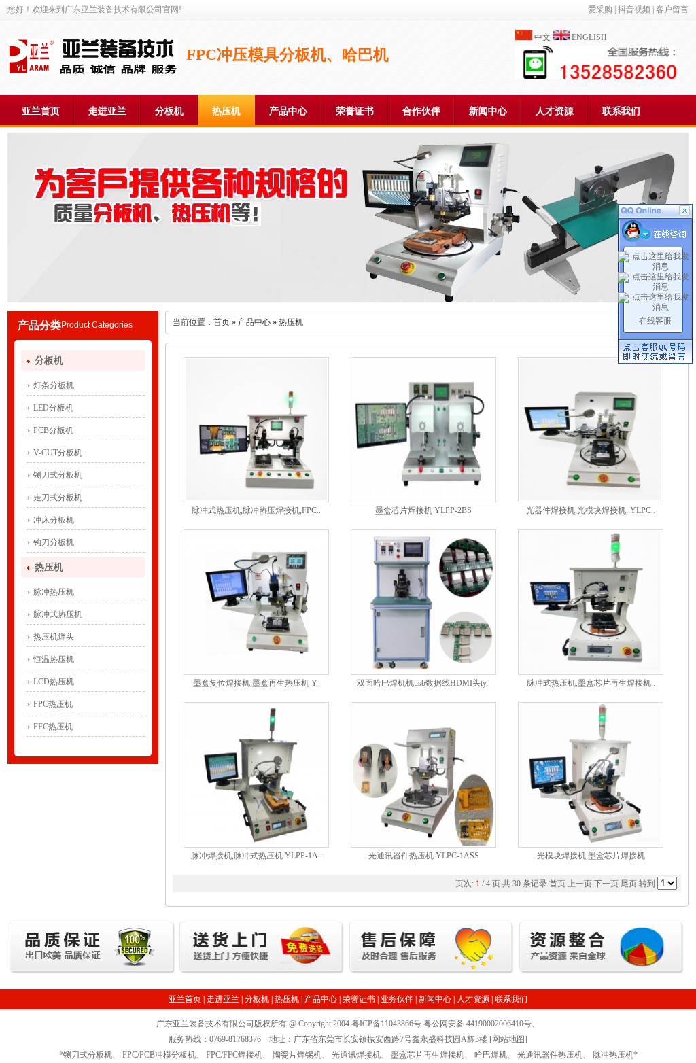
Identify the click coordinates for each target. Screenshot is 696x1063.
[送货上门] (262, 972)
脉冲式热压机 (57, 614)
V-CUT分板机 (57, 452)
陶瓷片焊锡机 (297, 1055)
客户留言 (672, 9)
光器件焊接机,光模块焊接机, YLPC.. (590, 510)
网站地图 (508, 1039)
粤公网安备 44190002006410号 (477, 1023)
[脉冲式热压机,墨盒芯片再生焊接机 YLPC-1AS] (590, 670)
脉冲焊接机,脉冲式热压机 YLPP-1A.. (256, 855)
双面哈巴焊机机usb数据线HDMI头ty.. (423, 683)
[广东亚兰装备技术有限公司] (92, 72)
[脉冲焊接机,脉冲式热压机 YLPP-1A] (256, 843)
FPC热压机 (53, 704)
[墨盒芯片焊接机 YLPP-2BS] (423, 497)
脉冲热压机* (615, 1055)
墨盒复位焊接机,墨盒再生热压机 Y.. (256, 683)
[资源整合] (601, 972)
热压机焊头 (53, 637)
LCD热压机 (53, 681)
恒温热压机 (53, 659)
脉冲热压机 (53, 592)
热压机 (226, 111)
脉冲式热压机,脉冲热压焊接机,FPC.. (256, 510)
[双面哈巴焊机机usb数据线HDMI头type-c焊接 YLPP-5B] (423, 670)
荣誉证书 (355, 111)
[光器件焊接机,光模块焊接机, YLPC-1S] (590, 497)
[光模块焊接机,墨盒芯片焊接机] (590, 843)
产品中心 (288, 111)
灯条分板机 (53, 385)
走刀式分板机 (57, 497)
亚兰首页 (41, 111)
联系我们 (621, 111)
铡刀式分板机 (57, 475)
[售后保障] (432, 972)
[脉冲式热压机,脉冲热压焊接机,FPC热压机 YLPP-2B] (256, 497)
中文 (542, 37)
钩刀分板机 (53, 542)
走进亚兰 (107, 111)
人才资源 (555, 111)
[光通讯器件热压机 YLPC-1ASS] (423, 843)
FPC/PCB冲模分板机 (159, 1055)
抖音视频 (634, 9)
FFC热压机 (53, 726)
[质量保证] (92, 972)
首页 (221, 322)
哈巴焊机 (490, 1055)
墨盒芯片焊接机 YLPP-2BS (423, 510)
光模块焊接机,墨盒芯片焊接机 (591, 855)
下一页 (606, 883)
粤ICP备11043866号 (386, 1023)
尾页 (629, 883)
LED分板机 (53, 408)
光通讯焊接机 (356, 1055)
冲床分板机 (53, 520)
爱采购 (600, 9)
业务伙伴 (397, 999)
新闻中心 (488, 111)
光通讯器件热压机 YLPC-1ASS (423, 855)
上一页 (580, 883)
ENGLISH (589, 37)
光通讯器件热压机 (549, 1055)
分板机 (169, 111)
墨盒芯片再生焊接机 (427, 1055)
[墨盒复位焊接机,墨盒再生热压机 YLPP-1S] (256, 670)
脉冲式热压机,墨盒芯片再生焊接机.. (591, 683)
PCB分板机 (53, 430)
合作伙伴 (421, 111)
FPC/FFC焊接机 (234, 1055)
